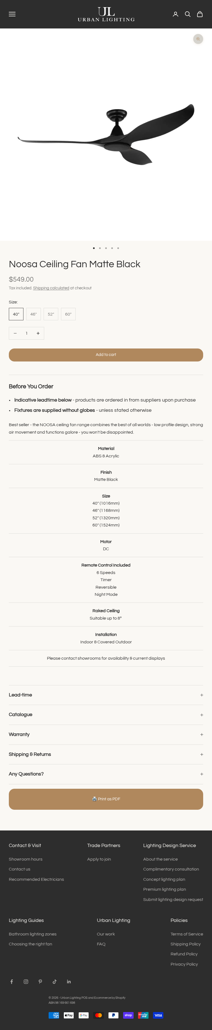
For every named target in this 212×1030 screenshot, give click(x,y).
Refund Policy (184, 954)
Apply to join (99, 859)
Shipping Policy (186, 944)
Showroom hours (26, 859)
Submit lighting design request (173, 899)
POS (84, 997)
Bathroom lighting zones (33, 934)
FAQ (101, 944)
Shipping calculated (51, 288)
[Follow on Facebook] (11, 981)
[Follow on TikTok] (54, 981)
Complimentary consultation (171, 869)
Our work (106, 934)
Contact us (19, 869)
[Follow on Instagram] (26, 981)
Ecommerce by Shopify (109, 997)
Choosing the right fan (30, 944)
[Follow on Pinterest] (40, 981)
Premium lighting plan (164, 889)
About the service (160, 859)
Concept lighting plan (164, 879)
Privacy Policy (184, 964)
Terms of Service (187, 934)
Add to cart (106, 355)
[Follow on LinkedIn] (69, 981)
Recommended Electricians (36, 879)
